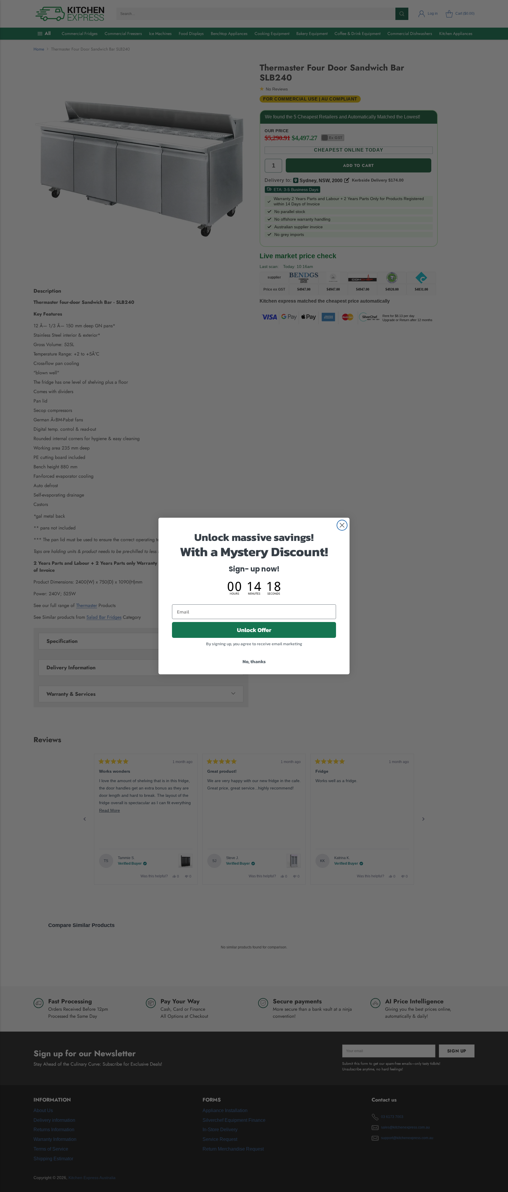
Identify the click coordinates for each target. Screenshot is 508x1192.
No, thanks (254, 661)
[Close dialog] (342, 525)
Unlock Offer (254, 630)
